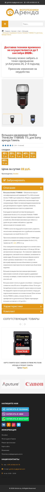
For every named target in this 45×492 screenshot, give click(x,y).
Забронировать (16, 180)
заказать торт (6, 477)
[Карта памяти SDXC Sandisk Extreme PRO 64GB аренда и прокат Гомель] (22, 343)
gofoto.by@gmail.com (15, 2)
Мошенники (5, 450)
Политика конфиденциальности (12, 454)
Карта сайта (6, 446)
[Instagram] (14, 425)
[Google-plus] (19, 425)
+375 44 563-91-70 (32, 2)
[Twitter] (9, 425)
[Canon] (16, 384)
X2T (14, 243)
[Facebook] (4, 425)
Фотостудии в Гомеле (9, 439)
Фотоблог (5, 435)
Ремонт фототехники (8, 443)
